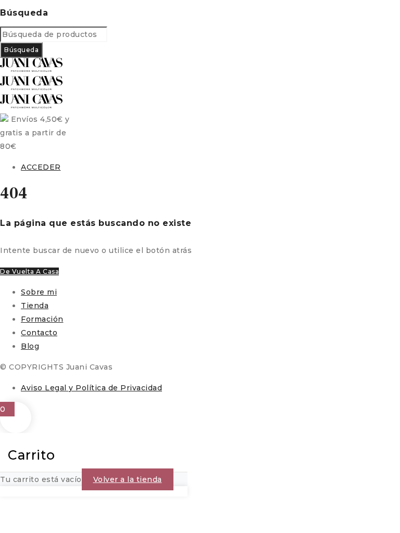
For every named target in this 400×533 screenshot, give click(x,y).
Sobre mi (39, 292)
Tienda (34, 305)
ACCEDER (41, 167)
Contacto (39, 332)
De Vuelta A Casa (29, 271)
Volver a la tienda (127, 479)
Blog (30, 346)
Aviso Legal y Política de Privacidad (91, 387)
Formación (42, 319)
